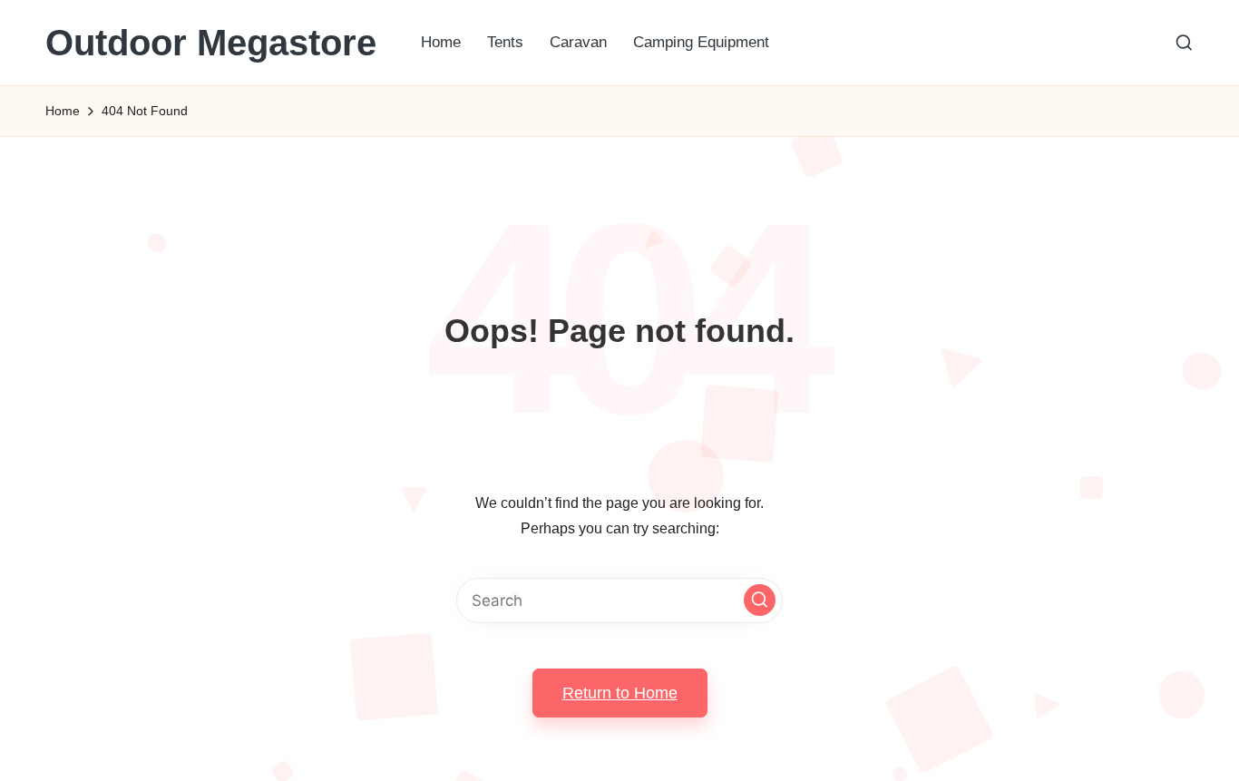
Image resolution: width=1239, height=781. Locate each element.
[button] (760, 600)
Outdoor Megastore (210, 43)
